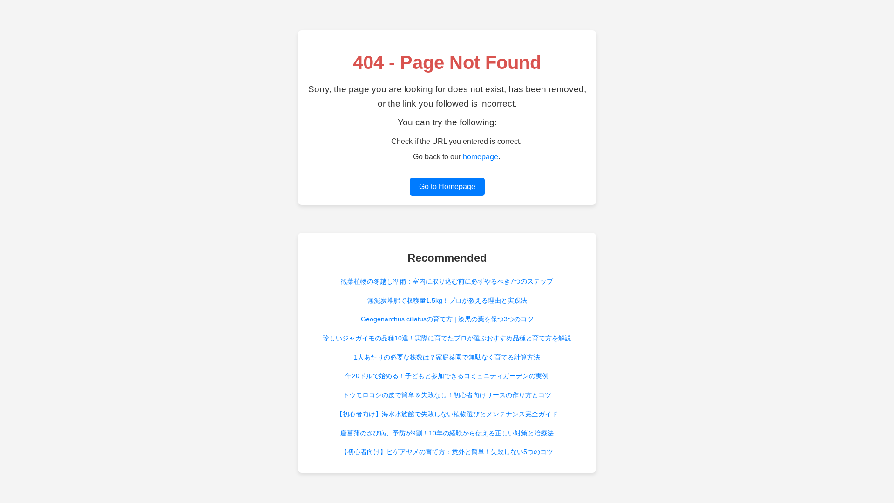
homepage (480, 157)
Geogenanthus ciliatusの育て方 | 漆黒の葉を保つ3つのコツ (447, 319)
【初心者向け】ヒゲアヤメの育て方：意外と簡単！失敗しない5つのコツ (447, 451)
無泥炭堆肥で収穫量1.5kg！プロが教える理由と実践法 (447, 300)
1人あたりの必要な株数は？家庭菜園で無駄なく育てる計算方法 (447, 357)
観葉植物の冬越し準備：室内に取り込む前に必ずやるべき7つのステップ (447, 281)
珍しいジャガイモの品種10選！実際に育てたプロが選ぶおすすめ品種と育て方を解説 (447, 338)
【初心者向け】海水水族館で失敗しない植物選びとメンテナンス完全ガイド (447, 414)
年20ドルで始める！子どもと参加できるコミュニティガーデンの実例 (447, 376)
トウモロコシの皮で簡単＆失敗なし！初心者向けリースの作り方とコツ (447, 395)
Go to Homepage (447, 186)
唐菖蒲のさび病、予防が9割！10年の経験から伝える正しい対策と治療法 (447, 433)
